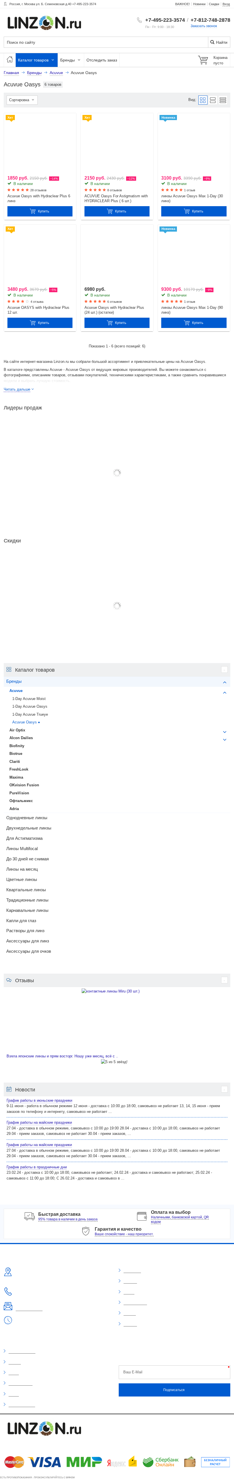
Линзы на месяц (22, 869)
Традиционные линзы (27, 900)
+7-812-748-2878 (210, 20)
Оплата (129, 1292)
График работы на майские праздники (39, 1122)
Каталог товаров (34, 60)
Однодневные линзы (26, 817)
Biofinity (16, 746)
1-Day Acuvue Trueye (30, 714)
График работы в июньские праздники (39, 1100)
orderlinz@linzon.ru (29, 1308)
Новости (130, 1313)
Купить (43, 211)
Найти (221, 42)
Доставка (130, 1281)
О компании (132, 1270)
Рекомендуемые (21, 1383)
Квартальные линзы (26, 890)
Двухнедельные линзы (28, 828)
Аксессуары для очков (28, 951)
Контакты (130, 1324)
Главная (11, 72)
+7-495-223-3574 (165, 20)
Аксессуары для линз (27, 941)
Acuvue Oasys (24, 722)
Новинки (15, 1362)
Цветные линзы (21, 879)
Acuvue (16, 691)
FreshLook (18, 769)
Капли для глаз (21, 920)
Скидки (14, 1372)
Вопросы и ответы (22, 1405)
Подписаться (174, 1390)
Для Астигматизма (24, 838)
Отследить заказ (101, 60)
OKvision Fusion (24, 785)
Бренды (68, 60)
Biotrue (15, 753)
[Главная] (9, 60)
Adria (14, 809)
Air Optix (17, 730)
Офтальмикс (21, 801)
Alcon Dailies (21, 738)
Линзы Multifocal (22, 848)
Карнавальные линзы (27, 910)
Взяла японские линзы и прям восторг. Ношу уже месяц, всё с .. (62, 1056)
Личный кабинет (135, 1302)
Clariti (14, 761)
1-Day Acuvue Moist (29, 699)
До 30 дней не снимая (27, 859)
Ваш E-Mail (132, 1372)
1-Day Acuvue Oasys (29, 706)
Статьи (14, 1394)
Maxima (16, 777)
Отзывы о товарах (22, 1351)
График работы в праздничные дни (37, 1167)
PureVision (19, 793)
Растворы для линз (25, 930)
